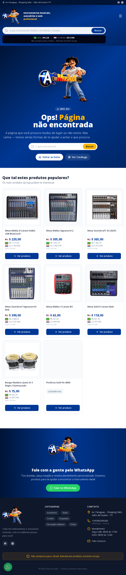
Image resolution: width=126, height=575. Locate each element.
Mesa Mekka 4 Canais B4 (59, 306)
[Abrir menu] (120, 16)
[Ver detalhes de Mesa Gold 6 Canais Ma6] (104, 283)
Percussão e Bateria (55, 524)
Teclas (73, 524)
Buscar (98, 30)
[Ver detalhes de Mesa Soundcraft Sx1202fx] (104, 207)
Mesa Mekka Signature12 (59, 230)
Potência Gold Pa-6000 (58, 382)
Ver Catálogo (79, 157)
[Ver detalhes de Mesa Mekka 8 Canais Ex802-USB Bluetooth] (22, 207)
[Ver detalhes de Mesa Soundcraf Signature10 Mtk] (22, 283)
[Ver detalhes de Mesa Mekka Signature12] (63, 207)
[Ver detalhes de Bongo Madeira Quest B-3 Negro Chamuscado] (22, 359)
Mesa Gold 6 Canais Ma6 (100, 306)
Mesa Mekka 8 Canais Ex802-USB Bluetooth (20, 232)
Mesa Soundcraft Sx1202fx (101, 230)
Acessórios (52, 512)
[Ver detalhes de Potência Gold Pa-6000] (63, 359)
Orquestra (63, 518)
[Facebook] (118, 2)
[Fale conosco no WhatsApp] (8, 567)
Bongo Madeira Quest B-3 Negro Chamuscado (19, 384)
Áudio (65, 512)
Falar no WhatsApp (65, 488)
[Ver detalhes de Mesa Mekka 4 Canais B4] (63, 283)
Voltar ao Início (51, 157)
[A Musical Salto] (11, 16)
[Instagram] (122, 2)
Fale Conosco (99, 541)
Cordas (50, 518)
